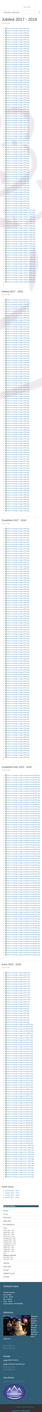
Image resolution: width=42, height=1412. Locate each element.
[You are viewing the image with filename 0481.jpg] (17, 479)
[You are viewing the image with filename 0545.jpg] (17, 706)
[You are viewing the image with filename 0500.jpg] (17, 605)
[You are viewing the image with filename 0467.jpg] (17, 188)
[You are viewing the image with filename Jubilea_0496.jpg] (20, 253)
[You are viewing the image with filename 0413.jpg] (17, 66)
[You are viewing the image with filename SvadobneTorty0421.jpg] (22, 856)
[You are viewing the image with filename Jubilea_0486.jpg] (20, 230)
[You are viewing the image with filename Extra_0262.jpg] (19, 1152)
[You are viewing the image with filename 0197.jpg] (17, 1006)
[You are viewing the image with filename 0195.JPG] (17, 1002)
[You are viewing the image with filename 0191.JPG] (17, 993)
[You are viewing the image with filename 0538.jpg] (17, 690)
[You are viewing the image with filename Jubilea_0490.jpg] (20, 239)
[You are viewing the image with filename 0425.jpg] (17, 93)
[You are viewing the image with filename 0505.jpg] (17, 616)
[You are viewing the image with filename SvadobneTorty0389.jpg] (22, 784)
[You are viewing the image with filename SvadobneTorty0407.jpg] (22, 825)
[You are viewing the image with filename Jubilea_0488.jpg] (20, 235)
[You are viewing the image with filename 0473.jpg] (17, 201)
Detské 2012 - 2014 (12, 1197)
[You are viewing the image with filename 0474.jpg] (17, 203)
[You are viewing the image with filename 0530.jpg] (17, 672)
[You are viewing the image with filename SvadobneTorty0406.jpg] (22, 822)
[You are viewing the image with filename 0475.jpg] (17, 205)
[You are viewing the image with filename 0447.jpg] (17, 143)
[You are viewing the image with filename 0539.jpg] (17, 692)
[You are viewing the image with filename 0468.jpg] (17, 190)
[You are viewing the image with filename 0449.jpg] (17, 147)
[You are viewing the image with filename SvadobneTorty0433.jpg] (22, 883)
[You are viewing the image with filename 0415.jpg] (17, 71)
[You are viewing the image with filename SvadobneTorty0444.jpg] (22, 907)
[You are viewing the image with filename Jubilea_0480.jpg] (20, 217)
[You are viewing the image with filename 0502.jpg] (17, 609)
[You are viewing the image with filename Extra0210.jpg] (19, 1035)
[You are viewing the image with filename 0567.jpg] (17, 755)
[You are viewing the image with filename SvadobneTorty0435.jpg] (22, 887)
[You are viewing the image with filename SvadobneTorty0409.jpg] (22, 829)
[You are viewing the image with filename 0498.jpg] (17, 600)
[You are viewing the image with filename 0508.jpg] (17, 623)
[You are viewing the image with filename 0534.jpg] (17, 681)
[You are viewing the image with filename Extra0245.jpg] (19, 1114)
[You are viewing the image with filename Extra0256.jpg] (19, 1139)
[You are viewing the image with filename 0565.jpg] (17, 750)
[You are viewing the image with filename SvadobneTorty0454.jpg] (22, 930)
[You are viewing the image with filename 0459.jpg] (17, 170)
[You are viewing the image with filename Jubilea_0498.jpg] (20, 257)
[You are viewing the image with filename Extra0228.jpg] (19, 1076)
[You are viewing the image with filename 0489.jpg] (17, 497)
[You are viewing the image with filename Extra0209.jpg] (19, 1033)
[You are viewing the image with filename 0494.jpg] (17, 508)
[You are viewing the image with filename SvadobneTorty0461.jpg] (22, 946)
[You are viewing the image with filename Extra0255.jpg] (19, 1136)
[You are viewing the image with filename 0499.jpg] (17, 602)
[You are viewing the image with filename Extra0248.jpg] (19, 1121)
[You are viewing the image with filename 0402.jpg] (17, 42)
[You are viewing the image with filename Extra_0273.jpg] (19, 1177)
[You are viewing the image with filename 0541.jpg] (17, 697)
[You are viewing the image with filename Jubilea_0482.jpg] (20, 221)
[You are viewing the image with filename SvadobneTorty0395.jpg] (22, 798)
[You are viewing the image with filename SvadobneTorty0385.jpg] (22, 775)
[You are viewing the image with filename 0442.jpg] (17, 131)
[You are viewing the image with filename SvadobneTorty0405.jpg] (22, 820)
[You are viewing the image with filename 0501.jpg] (17, 607)
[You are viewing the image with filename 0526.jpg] (17, 663)
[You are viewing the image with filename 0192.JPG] (17, 995)
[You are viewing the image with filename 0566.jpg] (17, 753)
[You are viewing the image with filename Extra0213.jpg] (19, 1042)
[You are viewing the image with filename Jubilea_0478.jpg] (20, 212)
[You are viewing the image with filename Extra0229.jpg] (19, 1078)
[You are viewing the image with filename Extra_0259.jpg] (19, 1145)
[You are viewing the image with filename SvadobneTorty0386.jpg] (22, 777)
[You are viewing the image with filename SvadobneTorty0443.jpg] (22, 905)
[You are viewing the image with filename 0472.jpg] (17, 199)
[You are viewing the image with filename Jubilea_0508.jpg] (20, 279)
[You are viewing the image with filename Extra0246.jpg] (19, 1116)
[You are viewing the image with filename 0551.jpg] (17, 719)
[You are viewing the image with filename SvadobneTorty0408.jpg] (22, 827)
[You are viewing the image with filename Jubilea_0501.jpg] (20, 264)
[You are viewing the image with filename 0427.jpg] (17, 98)
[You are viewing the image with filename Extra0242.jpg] (19, 1107)
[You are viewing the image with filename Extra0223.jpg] (19, 1065)
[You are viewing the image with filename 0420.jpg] (17, 82)
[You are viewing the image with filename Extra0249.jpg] (19, 1123)
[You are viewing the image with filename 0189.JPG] (17, 988)
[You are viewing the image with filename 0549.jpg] (17, 715)
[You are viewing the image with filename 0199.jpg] (17, 1011)
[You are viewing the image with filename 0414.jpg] (17, 69)
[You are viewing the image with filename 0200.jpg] (17, 1013)
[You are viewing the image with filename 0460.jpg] (17, 172)
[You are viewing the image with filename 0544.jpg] (17, 703)
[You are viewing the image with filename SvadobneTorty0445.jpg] (22, 910)
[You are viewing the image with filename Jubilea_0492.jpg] (20, 244)
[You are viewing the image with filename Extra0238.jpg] (19, 1098)
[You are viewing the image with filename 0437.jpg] (17, 120)
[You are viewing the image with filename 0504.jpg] (17, 614)
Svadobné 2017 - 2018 (14, 520)
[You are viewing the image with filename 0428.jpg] (17, 100)
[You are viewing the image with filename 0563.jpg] (17, 746)
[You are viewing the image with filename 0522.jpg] (17, 654)
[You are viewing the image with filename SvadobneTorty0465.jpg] (22, 955)
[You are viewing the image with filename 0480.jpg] (17, 477)
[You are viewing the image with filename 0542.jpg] (17, 699)
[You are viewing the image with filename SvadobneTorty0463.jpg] (22, 950)
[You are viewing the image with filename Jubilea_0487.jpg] (20, 232)
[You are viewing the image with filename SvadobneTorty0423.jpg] (22, 860)
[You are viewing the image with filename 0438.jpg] (17, 123)
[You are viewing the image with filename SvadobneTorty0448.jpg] (22, 916)
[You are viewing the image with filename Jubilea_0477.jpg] (20, 210)
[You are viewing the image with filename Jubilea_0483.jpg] (20, 223)
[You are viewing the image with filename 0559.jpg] (17, 737)
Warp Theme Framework (25, 1407)
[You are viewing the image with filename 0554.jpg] (17, 726)
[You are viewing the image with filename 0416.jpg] (17, 73)
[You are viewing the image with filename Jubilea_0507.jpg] (20, 277)
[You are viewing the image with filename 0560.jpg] (17, 739)
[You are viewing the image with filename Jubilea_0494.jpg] (20, 248)
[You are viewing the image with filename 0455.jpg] (17, 161)
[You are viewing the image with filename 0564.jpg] (17, 748)
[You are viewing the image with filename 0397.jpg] (17, 31)
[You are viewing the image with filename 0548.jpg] (17, 712)
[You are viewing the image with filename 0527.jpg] (17, 665)
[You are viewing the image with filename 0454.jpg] (17, 158)
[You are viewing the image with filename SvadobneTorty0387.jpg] (22, 780)
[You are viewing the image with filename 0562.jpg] (17, 744)
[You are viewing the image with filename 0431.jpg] (17, 107)
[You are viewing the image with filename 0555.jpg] (17, 728)
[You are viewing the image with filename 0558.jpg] (17, 735)
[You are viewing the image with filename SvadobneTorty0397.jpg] (22, 802)
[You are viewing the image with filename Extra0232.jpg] (19, 1085)
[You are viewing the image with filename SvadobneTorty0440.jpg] (22, 899)
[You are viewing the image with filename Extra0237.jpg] (19, 1096)
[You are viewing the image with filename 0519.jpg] (17, 647)
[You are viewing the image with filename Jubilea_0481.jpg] (20, 219)
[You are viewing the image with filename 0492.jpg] (17, 504)
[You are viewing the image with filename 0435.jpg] (17, 116)
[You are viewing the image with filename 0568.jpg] (17, 757)
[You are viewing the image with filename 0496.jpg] (17, 596)
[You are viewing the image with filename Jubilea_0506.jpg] (20, 275)
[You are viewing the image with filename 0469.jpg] (17, 192)
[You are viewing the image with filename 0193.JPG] (17, 997)
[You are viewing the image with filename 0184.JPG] (17, 977)
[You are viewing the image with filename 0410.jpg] (17, 60)
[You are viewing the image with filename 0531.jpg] (17, 674)
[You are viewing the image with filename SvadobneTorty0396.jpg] (22, 800)
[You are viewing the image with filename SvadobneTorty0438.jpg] (22, 894)
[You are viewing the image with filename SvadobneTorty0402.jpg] (22, 813)
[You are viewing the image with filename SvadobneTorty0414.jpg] (22, 840)
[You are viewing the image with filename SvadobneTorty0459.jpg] (22, 941)
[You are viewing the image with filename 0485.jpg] (17, 488)
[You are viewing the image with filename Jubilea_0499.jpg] (20, 259)
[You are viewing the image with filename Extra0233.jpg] (19, 1087)
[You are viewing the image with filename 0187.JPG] (17, 984)
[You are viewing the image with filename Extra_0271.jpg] (19, 1172)
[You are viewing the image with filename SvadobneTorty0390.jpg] (22, 786)
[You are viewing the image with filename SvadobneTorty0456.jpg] (22, 934)
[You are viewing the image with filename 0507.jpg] (17, 620)
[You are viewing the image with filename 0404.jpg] (17, 46)
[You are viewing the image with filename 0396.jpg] (17, 28)
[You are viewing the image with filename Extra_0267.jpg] (19, 1163)
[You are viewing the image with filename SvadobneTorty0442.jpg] (22, 903)
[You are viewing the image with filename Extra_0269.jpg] (19, 1168)
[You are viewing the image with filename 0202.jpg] (17, 1017)
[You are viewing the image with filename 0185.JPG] (17, 979)
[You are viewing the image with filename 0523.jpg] (17, 656)
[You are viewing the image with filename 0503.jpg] (17, 611)
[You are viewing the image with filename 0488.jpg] (17, 495)
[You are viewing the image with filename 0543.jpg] (17, 701)
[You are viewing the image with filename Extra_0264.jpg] (19, 1156)
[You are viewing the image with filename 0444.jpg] (17, 136)
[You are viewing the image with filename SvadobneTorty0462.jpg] (22, 948)
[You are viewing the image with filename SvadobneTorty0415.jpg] (22, 842)
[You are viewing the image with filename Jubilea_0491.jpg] (20, 241)
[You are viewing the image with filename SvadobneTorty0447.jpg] (22, 914)
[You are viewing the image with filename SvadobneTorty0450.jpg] (22, 921)
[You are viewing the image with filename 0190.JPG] (17, 991)
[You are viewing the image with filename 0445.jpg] (17, 138)
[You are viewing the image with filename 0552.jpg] (17, 721)
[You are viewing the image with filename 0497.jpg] (17, 598)
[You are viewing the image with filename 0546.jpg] (17, 708)
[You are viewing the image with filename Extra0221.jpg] (19, 1060)
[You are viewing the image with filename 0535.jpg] (17, 683)
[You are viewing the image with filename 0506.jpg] (17, 618)
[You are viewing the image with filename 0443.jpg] (17, 134)
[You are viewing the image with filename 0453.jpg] (17, 156)
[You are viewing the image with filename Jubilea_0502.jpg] (20, 266)
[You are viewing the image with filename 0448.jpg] (17, 145)
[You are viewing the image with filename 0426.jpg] (17, 96)
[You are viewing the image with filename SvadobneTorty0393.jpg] (22, 793)
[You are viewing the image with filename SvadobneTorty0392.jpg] (22, 791)
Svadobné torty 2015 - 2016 (17, 767)
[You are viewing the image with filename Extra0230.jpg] (19, 1080)
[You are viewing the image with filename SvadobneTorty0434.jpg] (22, 885)
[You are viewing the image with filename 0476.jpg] (17, 208)
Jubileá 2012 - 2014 (12, 1195)
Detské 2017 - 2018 (12, 291)
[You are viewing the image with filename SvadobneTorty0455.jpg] (22, 932)
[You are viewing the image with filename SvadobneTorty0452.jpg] (22, 925)
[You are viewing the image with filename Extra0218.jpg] (19, 1053)
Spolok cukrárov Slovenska (14, 1381)
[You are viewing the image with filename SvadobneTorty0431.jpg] (22, 878)
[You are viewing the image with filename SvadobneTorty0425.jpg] (22, 865)
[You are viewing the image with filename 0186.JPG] (17, 982)
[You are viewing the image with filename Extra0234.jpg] (19, 1089)
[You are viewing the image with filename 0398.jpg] (17, 33)
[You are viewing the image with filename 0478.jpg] (17, 472)
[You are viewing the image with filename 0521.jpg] (17, 652)
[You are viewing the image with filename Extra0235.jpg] (19, 1091)
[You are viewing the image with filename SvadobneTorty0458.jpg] (22, 939)
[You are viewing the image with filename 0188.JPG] (17, 986)
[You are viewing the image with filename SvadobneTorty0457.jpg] (22, 937)
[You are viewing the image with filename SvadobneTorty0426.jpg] (22, 867)
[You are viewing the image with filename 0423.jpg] (17, 89)
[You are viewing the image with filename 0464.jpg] (17, 181)
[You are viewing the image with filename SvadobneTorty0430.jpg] (22, 876)
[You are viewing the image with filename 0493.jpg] (17, 506)
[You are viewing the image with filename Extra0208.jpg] (19, 1031)
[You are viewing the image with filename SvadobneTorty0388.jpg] (22, 782)
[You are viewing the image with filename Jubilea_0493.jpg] (20, 246)
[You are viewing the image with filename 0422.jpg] (17, 87)
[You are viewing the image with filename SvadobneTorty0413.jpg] (22, 838)
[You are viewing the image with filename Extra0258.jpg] (19, 1143)
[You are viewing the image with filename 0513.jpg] (17, 634)
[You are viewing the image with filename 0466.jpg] (17, 185)
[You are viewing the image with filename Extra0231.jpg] (19, 1082)
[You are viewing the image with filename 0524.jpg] (17, 659)
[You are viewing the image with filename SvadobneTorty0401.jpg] (22, 811)
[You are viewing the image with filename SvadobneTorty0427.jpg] (22, 869)
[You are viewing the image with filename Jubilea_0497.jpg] (20, 255)
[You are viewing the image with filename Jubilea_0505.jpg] (20, 273)
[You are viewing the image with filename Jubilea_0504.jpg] (20, 270)
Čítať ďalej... (9, 1347)
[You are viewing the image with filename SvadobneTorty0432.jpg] (22, 881)
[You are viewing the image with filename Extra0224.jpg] (19, 1067)
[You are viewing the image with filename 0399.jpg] (17, 35)
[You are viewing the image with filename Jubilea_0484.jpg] (20, 226)
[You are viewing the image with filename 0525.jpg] (17, 661)
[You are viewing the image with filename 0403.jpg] (17, 44)
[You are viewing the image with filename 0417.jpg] (17, 75)
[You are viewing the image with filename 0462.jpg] (17, 176)
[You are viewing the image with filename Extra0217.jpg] (19, 1051)
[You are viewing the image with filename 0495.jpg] (17, 510)
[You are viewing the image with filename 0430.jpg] (17, 105)
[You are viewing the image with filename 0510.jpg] (17, 627)
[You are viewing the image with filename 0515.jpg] (17, 638)
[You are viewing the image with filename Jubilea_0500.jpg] (20, 262)
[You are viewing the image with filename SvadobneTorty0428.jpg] (22, 872)
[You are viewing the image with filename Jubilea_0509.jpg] (20, 282)
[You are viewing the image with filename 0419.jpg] (17, 80)
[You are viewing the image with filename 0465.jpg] (17, 183)
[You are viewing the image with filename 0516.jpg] (17, 641)
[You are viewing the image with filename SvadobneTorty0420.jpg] (22, 854)
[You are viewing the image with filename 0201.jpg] (17, 1015)
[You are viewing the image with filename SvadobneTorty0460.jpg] (22, 943)
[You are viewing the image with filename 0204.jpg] (17, 1022)
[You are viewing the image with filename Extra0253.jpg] (19, 1132)
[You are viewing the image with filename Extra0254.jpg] (19, 1134)
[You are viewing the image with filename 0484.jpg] (17, 486)
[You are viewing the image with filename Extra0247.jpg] (19, 1118)
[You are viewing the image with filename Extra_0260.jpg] (19, 1147)
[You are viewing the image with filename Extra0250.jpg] (19, 1125)
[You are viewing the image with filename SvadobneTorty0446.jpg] (22, 912)
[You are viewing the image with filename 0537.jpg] (17, 688)
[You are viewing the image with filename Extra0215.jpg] (19, 1047)
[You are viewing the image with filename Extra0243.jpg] (19, 1109)
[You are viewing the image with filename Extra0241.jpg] (19, 1105)
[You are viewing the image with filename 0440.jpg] (17, 127)
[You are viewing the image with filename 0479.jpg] (17, 475)
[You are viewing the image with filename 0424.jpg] (17, 91)
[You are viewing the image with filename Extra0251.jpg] (19, 1127)
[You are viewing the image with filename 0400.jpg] (17, 37)
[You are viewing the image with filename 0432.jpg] (17, 109)
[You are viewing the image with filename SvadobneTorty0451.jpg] (22, 923)
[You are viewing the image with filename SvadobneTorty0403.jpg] (22, 816)
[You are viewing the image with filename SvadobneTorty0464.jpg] (22, 952)
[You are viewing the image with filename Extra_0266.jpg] (19, 1161)
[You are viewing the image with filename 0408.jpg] (17, 55)
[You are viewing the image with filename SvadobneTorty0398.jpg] (22, 804)
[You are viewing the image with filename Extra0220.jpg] (19, 1058)
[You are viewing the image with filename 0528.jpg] (17, 668)
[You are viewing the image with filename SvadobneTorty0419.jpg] (22, 851)
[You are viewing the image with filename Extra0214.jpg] (19, 1044)
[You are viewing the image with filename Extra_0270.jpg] (19, 1170)
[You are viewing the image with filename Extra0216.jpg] (19, 1049)
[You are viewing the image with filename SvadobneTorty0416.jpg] (22, 845)
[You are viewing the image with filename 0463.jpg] (17, 179)
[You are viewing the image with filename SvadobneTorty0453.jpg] (22, 928)
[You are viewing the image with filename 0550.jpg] (17, 717)
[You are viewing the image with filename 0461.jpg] (17, 174)
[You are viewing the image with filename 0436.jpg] (17, 118)
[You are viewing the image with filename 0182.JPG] (17, 973)
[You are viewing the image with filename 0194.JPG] (17, 1000)
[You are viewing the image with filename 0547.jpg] (17, 710)
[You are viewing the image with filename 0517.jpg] (17, 643)
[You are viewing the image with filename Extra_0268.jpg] (19, 1165)
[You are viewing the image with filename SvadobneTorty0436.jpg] (22, 890)
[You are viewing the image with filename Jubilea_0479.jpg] (20, 214)
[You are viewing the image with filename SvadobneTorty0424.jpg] (22, 863)
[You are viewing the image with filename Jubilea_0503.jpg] (20, 268)
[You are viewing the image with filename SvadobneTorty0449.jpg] (22, 919)
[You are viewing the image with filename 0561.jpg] (17, 741)
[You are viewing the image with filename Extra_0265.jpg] (19, 1159)
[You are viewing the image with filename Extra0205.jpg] (19, 1024)
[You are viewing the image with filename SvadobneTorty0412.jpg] (22, 836)
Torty (8, 23)
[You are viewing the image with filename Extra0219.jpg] (19, 1056)
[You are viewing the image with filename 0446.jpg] (17, 140)
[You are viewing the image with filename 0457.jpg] (17, 165)
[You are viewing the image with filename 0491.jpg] (17, 502)
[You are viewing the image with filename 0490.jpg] (17, 499)
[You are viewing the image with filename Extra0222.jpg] (19, 1062)
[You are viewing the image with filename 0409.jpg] (17, 58)
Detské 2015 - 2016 (12, 1191)
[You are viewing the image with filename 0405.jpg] (17, 49)
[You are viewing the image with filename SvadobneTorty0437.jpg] (22, 892)
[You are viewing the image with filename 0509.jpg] (17, 625)
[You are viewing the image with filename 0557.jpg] (17, 733)
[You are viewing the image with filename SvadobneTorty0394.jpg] (22, 795)
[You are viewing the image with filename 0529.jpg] (17, 670)
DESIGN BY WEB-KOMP (21, 1411)
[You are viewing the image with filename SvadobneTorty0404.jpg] (22, 818)
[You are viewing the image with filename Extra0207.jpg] (19, 1029)
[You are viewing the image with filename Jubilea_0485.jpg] (20, 228)
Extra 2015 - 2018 (11, 964)
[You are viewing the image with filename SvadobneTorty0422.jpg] (22, 858)
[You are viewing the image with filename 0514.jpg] (17, 636)
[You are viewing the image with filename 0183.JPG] (17, 975)
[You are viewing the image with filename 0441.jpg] (17, 129)
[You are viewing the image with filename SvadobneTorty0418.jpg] (22, 849)
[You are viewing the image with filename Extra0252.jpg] (19, 1130)
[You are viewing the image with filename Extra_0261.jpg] (19, 1150)
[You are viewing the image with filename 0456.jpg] (17, 163)
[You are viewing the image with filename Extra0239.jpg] (19, 1100)
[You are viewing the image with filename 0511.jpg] (17, 629)
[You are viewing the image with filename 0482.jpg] (17, 481)
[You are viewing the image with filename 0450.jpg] (17, 149)
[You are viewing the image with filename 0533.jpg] (17, 679)
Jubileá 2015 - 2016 (12, 1193)
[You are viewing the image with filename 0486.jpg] (17, 490)
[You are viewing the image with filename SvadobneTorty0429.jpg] (22, 874)
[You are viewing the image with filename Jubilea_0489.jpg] (20, 237)
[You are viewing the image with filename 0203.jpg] (17, 1020)
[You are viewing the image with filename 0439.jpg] (17, 125)
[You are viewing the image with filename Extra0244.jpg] (19, 1112)
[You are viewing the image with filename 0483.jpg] (17, 484)
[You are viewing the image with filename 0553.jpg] (17, 724)
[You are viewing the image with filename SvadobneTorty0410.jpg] (22, 831)
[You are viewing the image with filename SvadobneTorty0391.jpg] (22, 789)
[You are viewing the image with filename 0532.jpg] (17, 676)
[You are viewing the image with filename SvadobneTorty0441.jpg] (22, 901)
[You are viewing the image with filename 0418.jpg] (17, 78)
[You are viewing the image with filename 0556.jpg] (17, 730)
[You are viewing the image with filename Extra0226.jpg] (19, 1071)
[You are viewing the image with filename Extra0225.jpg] (19, 1069)
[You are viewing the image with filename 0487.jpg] (17, 493)
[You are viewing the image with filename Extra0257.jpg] (19, 1141)
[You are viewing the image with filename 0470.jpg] (17, 194)
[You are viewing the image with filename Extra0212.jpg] (19, 1040)
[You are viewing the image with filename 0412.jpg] (17, 64)
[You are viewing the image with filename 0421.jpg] (17, 84)
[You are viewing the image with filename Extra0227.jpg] (19, 1073)
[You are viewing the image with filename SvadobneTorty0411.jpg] (22, 834)
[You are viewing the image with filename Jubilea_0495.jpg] (20, 250)
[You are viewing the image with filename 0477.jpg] (17, 470)
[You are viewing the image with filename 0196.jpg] (17, 1004)
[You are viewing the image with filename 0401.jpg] (17, 40)
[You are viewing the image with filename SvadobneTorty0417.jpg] (22, 847)
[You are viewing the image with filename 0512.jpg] (17, 632)
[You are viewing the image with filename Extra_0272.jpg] (19, 1174)
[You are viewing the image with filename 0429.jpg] (17, 102)
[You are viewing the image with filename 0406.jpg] (17, 51)
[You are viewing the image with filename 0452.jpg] (17, 154)
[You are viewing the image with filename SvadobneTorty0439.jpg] (22, 896)
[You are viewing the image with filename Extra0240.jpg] (19, 1103)
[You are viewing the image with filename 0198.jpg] (17, 1008)
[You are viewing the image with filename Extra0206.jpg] (19, 1026)
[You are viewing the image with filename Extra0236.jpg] (19, 1094)
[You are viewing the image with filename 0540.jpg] (17, 694)
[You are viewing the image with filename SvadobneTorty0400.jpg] (22, 809)
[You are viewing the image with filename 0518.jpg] (17, 645)
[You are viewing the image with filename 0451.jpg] (17, 152)
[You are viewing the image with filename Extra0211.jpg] (19, 1038)
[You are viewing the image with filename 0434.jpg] (17, 114)
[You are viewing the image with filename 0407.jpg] (17, 53)
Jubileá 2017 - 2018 (19, 19)
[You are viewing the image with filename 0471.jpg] (17, 197)
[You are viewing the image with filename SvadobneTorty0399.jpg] (22, 807)
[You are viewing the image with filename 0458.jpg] (17, 167)
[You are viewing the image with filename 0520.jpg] (17, 650)
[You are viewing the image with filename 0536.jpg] (17, 685)
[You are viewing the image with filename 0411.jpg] (17, 62)
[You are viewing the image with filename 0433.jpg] (17, 111)
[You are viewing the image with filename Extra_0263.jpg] (19, 1154)
